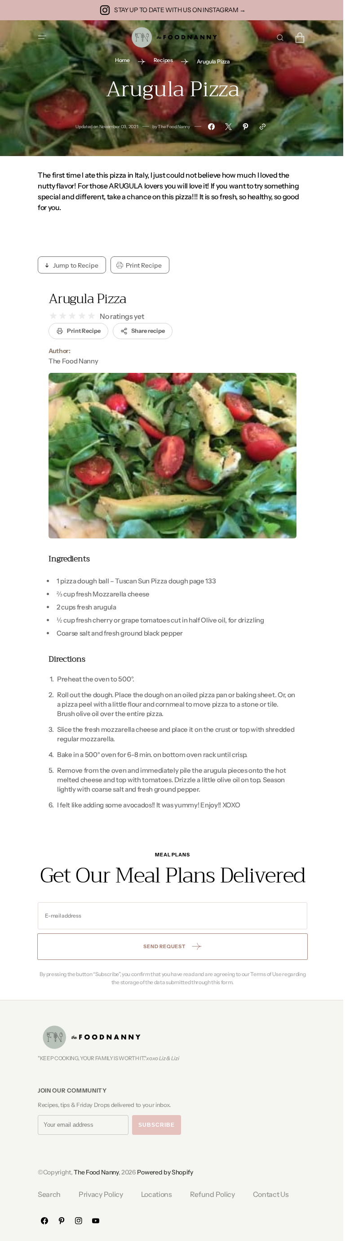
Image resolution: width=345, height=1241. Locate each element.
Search (46, 1194)
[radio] (50, 316)
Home (119, 60)
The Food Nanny (93, 1172)
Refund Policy (208, 1194)
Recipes (159, 60)
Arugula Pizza (84, 298)
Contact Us (267, 1194)
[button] (39, 37)
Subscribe (153, 1125)
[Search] (277, 37)
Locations (152, 1194)
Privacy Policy (97, 1194)
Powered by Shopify (162, 1172)
